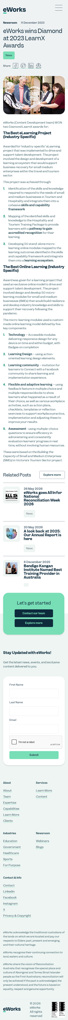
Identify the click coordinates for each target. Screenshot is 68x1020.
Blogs (40, 847)
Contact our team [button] (33, 613)
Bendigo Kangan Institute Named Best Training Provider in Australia (43, 571)
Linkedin (9, 891)
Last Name (16, 702)
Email (12, 720)
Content (41, 796)
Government (12, 847)
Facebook (10, 897)
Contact (9, 885)
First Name (16, 684)
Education (10, 841)
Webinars (42, 841)
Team (7, 796)
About (7, 790)
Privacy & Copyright (17, 916)
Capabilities (11, 809)
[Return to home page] (6, 10)
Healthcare (11, 853)
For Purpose (11, 865)
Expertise (9, 802)
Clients (8, 821)
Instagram (10, 903)
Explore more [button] (34, 623)
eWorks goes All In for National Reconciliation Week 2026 (43, 498)
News (9, 55)
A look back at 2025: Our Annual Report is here (42, 535)
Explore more (52, 475)
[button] (58, 8)
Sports (8, 859)
